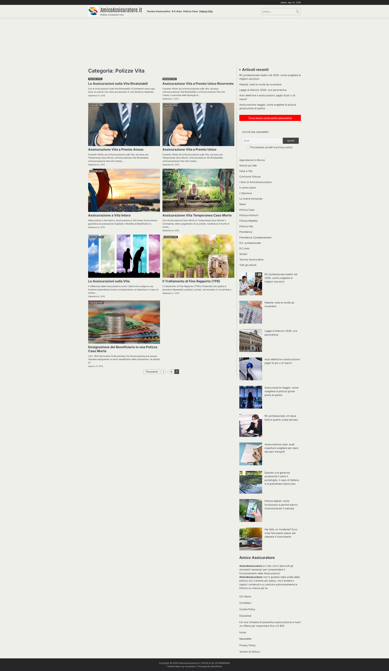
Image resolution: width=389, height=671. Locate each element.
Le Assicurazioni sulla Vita (109, 281)
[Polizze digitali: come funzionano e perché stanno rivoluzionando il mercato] (250, 511)
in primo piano (247, 187)
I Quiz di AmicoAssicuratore (255, 182)
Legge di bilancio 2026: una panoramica (262, 89)
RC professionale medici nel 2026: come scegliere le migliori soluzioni (281, 278)
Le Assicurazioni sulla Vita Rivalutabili (118, 83)
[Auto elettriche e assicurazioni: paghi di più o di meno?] (250, 369)
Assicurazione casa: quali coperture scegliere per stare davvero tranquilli (281, 448)
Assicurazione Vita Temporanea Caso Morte (197, 215)
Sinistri (243, 254)
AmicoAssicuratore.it (121, 9)
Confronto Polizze (249, 176)
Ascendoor (190, 666)
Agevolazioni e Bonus (252, 160)
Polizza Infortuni (248, 215)
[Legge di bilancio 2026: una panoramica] (250, 341)
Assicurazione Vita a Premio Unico (189, 149)
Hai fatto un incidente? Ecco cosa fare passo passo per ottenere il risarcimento (281, 533)
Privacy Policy (247, 645)
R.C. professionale (250, 242)
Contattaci (245, 602)
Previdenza (245, 231)
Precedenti (152, 371)
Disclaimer (245, 615)
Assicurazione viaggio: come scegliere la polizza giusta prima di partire (281, 391)
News (242, 204)
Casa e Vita (246, 171)
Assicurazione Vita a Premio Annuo (115, 149)
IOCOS (204, 663)
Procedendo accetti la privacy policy (271, 147)
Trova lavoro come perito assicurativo (270, 117)
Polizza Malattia (248, 220)
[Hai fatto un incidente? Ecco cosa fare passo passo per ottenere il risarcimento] (250, 539)
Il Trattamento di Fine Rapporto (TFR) (191, 281)
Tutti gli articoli (247, 265)
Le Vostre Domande (250, 198)
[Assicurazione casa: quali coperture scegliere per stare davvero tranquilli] (250, 454)
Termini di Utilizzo (249, 651)
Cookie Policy (247, 609)
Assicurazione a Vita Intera (109, 215)
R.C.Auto (177, 11)
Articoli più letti (248, 165)
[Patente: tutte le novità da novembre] (250, 312)
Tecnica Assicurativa (158, 11)
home (242, 632)
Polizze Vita (206, 11)
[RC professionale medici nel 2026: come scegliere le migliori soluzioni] (250, 284)
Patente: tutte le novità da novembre (260, 84)
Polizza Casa (190, 11)
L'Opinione (245, 193)
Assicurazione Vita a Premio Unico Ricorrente (198, 83)
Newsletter (245, 638)
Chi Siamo (245, 596)
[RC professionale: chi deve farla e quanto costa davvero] (250, 426)
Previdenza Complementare (255, 237)
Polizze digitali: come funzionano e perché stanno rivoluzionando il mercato (281, 504)
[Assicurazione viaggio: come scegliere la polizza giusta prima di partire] (250, 398)
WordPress (216, 666)
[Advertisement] (194, 42)
